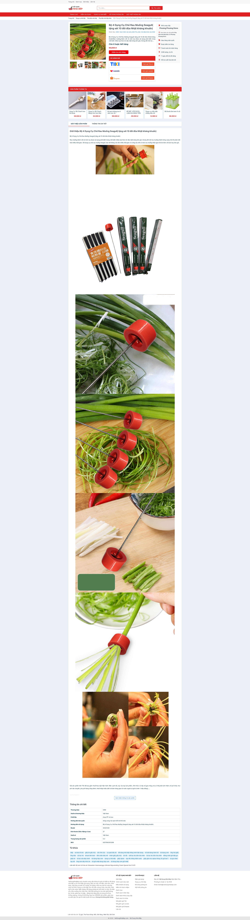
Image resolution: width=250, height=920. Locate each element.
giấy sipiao (120, 858)
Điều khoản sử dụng (122, 884)
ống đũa (73, 855)
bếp (72, 852)
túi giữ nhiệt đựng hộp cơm (100, 861)
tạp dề (73, 861)
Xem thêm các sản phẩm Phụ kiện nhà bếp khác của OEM (137, 32)
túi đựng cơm (164, 852)
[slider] (73, 65)
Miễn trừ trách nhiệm (122, 887)
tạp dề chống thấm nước (134, 858)
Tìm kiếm (157, 8)
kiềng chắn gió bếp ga (170, 855)
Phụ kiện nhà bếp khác (105, 18)
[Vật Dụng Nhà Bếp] (78, 877)
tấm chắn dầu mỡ (102, 855)
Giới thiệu (86, 2)
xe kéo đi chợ (79, 852)
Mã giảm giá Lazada (122, 904)
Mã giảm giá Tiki (121, 901)
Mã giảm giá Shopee (122, 906)
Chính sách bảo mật (122, 882)
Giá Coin (112, 914)
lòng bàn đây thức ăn (83, 861)
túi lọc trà (80, 855)
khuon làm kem (90, 855)
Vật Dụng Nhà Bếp (136, 918)
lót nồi (125, 855)
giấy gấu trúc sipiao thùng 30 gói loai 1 (156, 858)
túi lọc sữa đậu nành (83, 858)
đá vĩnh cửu (101, 852)
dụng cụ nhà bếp (110, 858)
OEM (117, 32)
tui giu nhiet (174, 858)
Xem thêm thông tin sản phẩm (125, 798)
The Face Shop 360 (89, 914)
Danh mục (79, 2)
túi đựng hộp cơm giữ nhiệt (119, 861)
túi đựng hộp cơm (97, 858)
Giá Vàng (100, 914)
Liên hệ (92, 2)
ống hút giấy (175, 852)
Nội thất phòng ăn (134, 14)
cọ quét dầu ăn (112, 852)
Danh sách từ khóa (122, 898)
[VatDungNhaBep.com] (75, 8)
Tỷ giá (81, 914)
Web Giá (106, 914)
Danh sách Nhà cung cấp (124, 895)
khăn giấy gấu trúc (116, 855)
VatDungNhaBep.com (121, 918)
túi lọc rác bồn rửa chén (154, 855)
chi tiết (99, 124)
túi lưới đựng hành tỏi (151, 852)
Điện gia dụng (86, 14)
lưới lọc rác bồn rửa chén (137, 855)
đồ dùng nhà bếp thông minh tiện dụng (130, 852)
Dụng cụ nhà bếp (100, 14)
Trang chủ (71, 2)
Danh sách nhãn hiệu (122, 893)
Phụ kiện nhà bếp (92, 18)
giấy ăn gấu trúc (90, 852)
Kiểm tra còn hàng (118, 52)
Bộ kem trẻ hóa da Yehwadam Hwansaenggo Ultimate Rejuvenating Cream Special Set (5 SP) (105, 865)
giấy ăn (73, 858)
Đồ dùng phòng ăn (116, 14)
